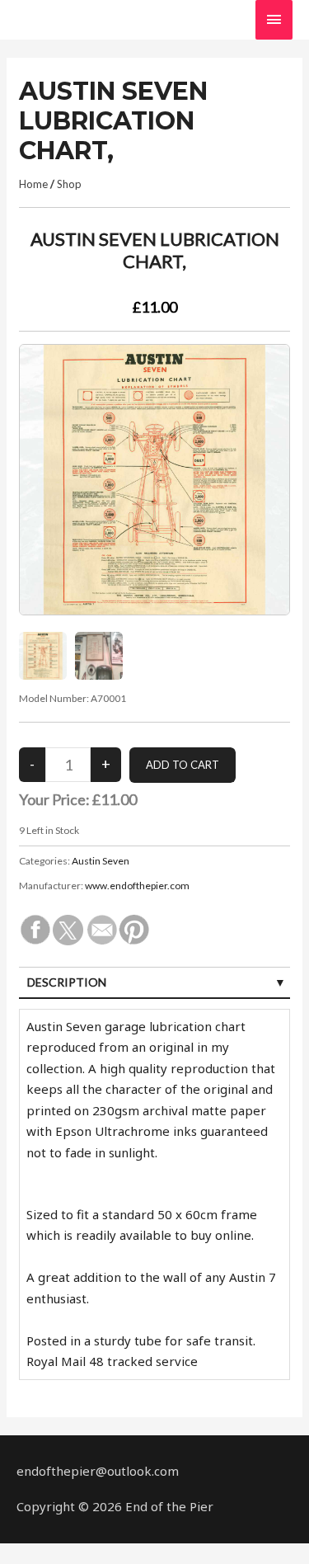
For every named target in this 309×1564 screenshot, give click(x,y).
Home (33, 184)
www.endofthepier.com (137, 885)
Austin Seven (100, 861)
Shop (69, 184)
